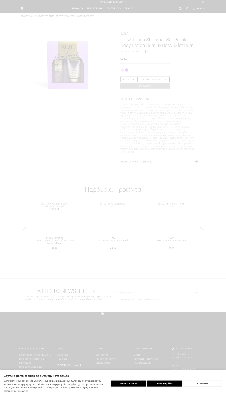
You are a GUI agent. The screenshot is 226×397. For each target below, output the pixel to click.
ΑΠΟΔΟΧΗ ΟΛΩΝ (128, 383)
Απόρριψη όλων (165, 383)
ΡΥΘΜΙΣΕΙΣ (202, 383)
